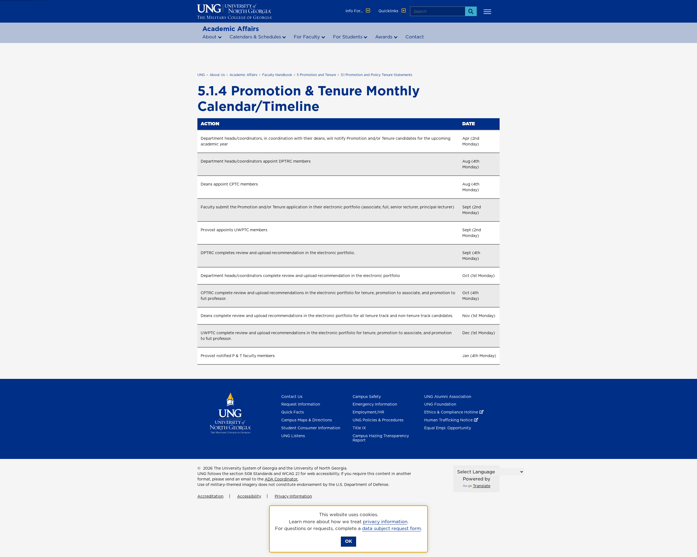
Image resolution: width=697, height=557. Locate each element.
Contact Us (291, 396)
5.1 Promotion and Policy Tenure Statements (376, 74)
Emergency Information (375, 404)
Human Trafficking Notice (448, 420)
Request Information (300, 404)
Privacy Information (293, 496)
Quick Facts (292, 412)
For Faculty (307, 37)
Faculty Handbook (277, 74)
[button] (488, 11)
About (209, 37)
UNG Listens (293, 436)
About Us (217, 74)
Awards (383, 37)
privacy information (385, 521)
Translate (481, 486)
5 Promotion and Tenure (316, 74)
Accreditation (210, 496)
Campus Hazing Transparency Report (381, 438)
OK (348, 541)
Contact (414, 37)
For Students (347, 37)
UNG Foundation (440, 404)
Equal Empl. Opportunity (447, 428)
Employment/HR (368, 412)
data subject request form (391, 528)
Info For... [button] (355, 11)
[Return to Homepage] (230, 412)
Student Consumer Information (310, 428)
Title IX (359, 428)
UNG (201, 74)
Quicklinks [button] (388, 11)
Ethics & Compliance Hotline (451, 412)
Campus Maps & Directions (306, 420)
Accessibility (249, 496)
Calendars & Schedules (255, 37)
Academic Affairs (230, 28)
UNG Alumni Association (447, 396)
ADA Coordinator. (281, 479)
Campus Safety (367, 396)
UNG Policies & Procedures (378, 420)
